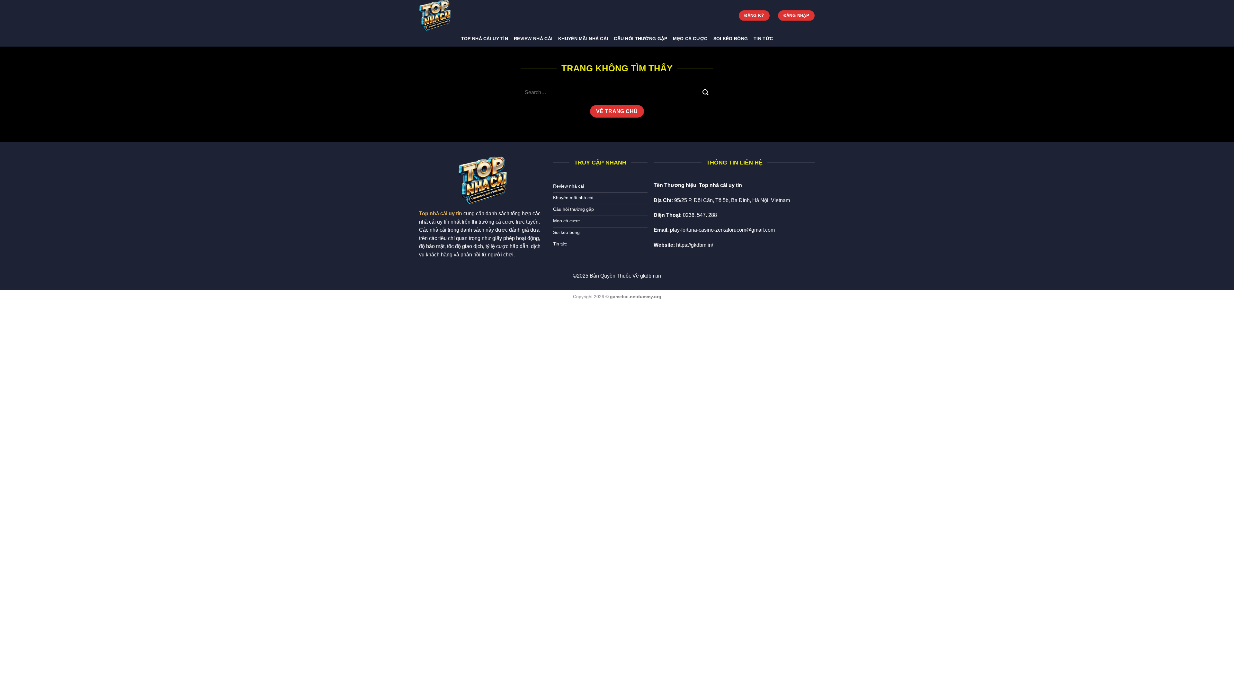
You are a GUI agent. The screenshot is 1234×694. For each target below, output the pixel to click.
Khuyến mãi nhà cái (583, 38)
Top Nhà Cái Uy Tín (484, 38)
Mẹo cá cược (690, 38)
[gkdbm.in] (451, 15)
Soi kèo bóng (730, 38)
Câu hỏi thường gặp (640, 38)
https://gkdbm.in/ (694, 245)
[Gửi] (705, 92)
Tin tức (763, 38)
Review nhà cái (533, 38)
